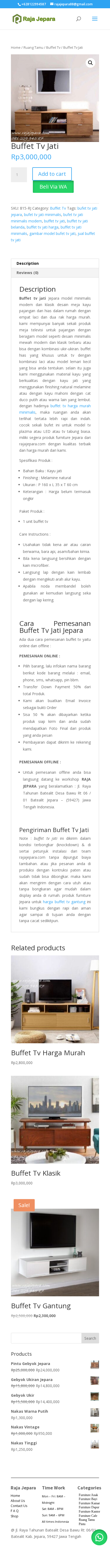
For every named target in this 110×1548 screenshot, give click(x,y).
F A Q (15, 1511)
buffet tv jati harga (42, 227)
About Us (18, 1500)
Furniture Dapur (89, 1507)
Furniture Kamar (89, 1503)
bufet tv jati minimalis (42, 214)
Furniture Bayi (88, 1499)
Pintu (82, 1524)
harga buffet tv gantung (64, 901)
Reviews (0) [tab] (27, 272)
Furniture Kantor (89, 1511)
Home (16, 47)
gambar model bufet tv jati (52, 233)
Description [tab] (28, 263)
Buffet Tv (53, 47)
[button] (90, 63)
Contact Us (19, 1506)
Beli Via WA (53, 186)
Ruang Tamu (33, 47)
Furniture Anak (88, 1495)
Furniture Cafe (88, 1516)
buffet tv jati (54, 220)
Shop (14, 1516)
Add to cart (52, 173)
